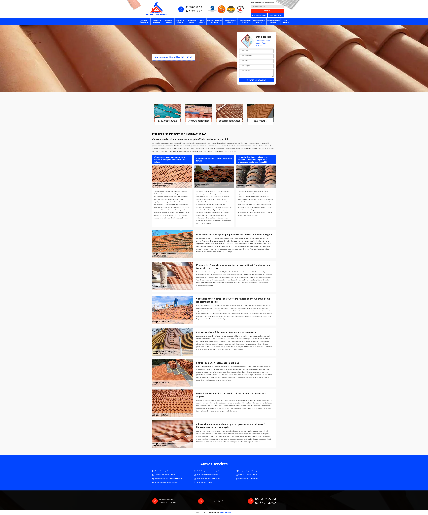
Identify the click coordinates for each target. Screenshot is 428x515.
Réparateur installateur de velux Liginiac (168, 478)
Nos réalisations (259, 15)
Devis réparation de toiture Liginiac (209, 478)
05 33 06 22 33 (193, 7)
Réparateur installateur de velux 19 (214, 21)
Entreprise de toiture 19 (191, 21)
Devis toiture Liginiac (162, 471)
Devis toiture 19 (202, 21)
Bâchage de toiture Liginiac (247, 475)
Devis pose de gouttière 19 (156, 21)
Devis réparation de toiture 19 (273, 21)
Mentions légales (226, 512)
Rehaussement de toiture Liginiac (166, 482)
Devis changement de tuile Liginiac (208, 471)
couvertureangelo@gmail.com (215, 501)
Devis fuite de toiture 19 (180, 21)
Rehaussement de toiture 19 (230, 21)
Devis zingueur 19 (285, 21)
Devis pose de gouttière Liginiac (249, 471)
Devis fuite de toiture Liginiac (248, 478)
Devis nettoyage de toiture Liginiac (208, 475)
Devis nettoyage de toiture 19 (259, 21)
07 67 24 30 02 (193, 11)
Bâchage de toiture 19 (168, 21)
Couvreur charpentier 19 (144, 21)
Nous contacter (276, 15)
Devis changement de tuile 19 (245, 21)
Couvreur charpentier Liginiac (165, 475)
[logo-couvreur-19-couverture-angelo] (156, 9)
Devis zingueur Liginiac (204, 482)
